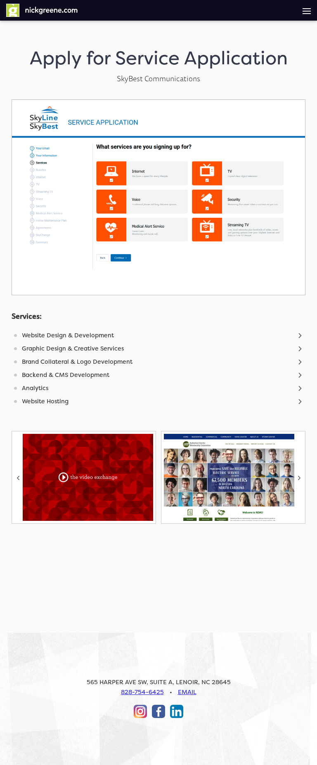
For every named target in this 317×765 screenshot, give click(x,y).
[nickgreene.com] (42, 10)
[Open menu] (306, 10)
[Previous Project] (84, 477)
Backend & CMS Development (65, 375)
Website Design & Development (68, 335)
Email (187, 692)
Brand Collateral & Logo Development (77, 362)
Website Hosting (45, 401)
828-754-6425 (142, 692)
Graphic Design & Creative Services (73, 349)
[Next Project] (233, 477)
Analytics (35, 388)
